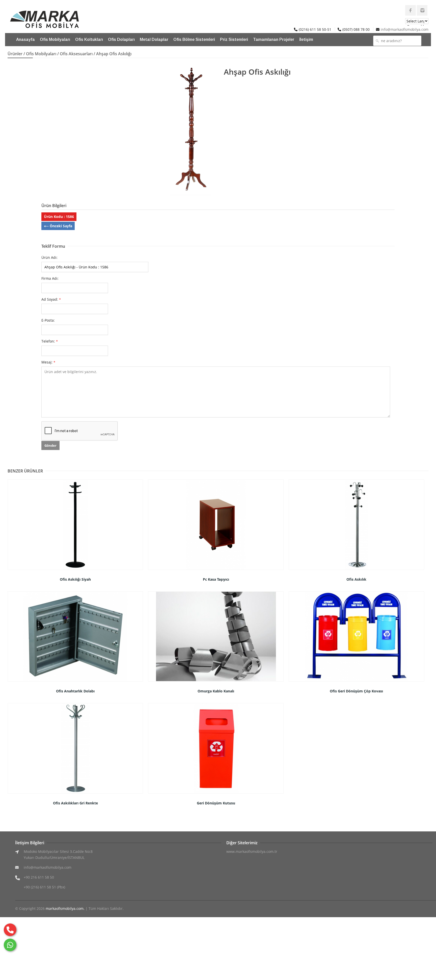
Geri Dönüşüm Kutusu (216, 803)
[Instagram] (422, 10)
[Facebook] (410, 10)
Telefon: (49, 341)
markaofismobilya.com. (65, 908)
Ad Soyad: (51, 299)
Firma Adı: (50, 278)
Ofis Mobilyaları (55, 39)
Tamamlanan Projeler (273, 39)
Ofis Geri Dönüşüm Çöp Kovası (356, 691)
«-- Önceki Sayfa (58, 225)
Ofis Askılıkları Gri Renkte (75, 803)
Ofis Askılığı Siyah (75, 579)
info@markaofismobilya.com (404, 29)
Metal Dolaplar (154, 39)
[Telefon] (10, 929)
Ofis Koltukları (89, 39)
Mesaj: (48, 362)
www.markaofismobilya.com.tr (251, 851)
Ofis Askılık (356, 579)
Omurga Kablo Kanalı (216, 691)
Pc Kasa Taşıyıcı (216, 579)
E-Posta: (48, 320)
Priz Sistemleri (234, 39)
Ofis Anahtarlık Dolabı (75, 691)
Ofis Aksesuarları (76, 54)
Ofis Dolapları (121, 39)
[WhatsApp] (10, 945)
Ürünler (15, 54)
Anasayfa (25, 39)
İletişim (306, 39)
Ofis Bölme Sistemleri (194, 39)
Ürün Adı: (49, 257)
